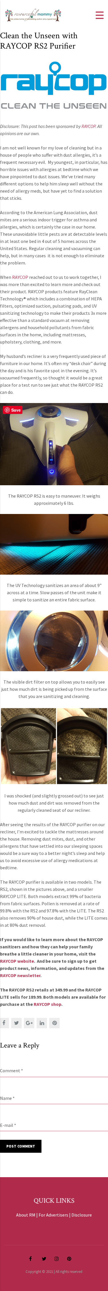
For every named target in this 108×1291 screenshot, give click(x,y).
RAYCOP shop (47, 1004)
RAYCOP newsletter (20, 975)
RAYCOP (20, 277)
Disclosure (81, 1215)
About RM (25, 1215)
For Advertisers (53, 1215)
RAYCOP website (17, 961)
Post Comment (20, 1146)
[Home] (33, 15)
